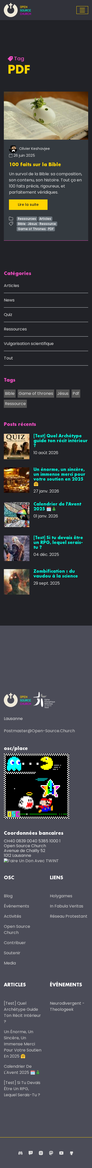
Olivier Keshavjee (34, 148)
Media (10, 963)
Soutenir (12, 953)
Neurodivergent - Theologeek (67, 1006)
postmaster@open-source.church (39, 731)
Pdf (76, 393)
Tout (8, 358)
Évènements (16, 906)
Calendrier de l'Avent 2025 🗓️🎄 (22, 1069)
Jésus (32, 224)
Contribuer (15, 943)
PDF (51, 229)
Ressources (27, 219)
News (9, 300)
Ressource (48, 224)
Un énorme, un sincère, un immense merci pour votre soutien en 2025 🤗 (22, 1044)
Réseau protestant (68, 916)
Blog (8, 896)
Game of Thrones (32, 229)
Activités (12, 916)
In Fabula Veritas (66, 906)
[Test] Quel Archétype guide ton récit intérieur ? (22, 1012)
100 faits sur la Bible (35, 164)
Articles (45, 219)
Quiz (8, 315)
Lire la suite (28, 204)
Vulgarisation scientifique (29, 344)
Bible (22, 224)
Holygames (61, 896)
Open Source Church (17, 929)
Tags (9, 380)
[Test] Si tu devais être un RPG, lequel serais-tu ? (22, 1089)
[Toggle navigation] (82, 10)
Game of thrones (36, 393)
